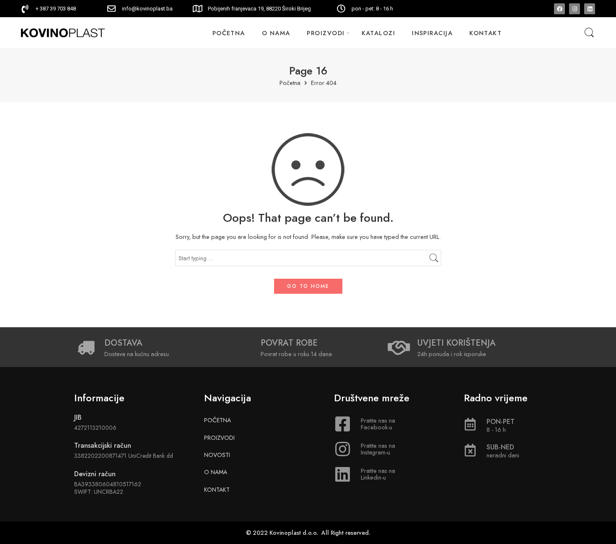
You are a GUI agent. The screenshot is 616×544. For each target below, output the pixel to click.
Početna (290, 83)
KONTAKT (485, 32)
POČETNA (228, 32)
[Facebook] (559, 8)
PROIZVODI (325, 32)
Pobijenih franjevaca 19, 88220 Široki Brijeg (259, 8)
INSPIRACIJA (432, 32)
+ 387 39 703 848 (56, 8)
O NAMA (276, 32)
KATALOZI (379, 32)
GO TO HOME (308, 286)
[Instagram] (574, 8)
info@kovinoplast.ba (147, 8)
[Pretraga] (589, 32)
